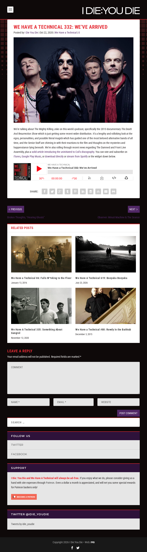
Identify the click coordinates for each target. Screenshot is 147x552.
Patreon (50, 482)
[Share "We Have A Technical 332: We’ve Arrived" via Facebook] (44, 191)
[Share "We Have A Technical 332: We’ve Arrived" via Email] (106, 191)
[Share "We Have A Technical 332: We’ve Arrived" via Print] (113, 191)
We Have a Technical (66, 32)
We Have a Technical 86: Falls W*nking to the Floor (41, 278)
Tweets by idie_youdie (22, 524)
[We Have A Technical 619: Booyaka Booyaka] (105, 254)
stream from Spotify (77, 156)
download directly (54, 156)
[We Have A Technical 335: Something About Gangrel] (41, 306)
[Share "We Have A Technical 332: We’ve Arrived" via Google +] (60, 191)
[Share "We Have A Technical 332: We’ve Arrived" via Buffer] (90, 191)
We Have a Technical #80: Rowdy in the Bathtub (103, 329)
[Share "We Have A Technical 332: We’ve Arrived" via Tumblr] (67, 191)
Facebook (19, 454)
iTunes (17, 156)
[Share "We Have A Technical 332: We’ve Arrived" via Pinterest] (75, 191)
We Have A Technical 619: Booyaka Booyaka (101, 278)
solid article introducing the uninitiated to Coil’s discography (63, 151)
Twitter (17, 445)
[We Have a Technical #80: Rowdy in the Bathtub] (105, 306)
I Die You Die (31, 32)
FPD (93, 542)
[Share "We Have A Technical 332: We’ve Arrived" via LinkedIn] (83, 191)
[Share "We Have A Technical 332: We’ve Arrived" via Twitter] (52, 191)
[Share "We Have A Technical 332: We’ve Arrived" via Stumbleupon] (98, 191)
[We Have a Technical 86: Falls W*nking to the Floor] (41, 254)
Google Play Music (31, 156)
